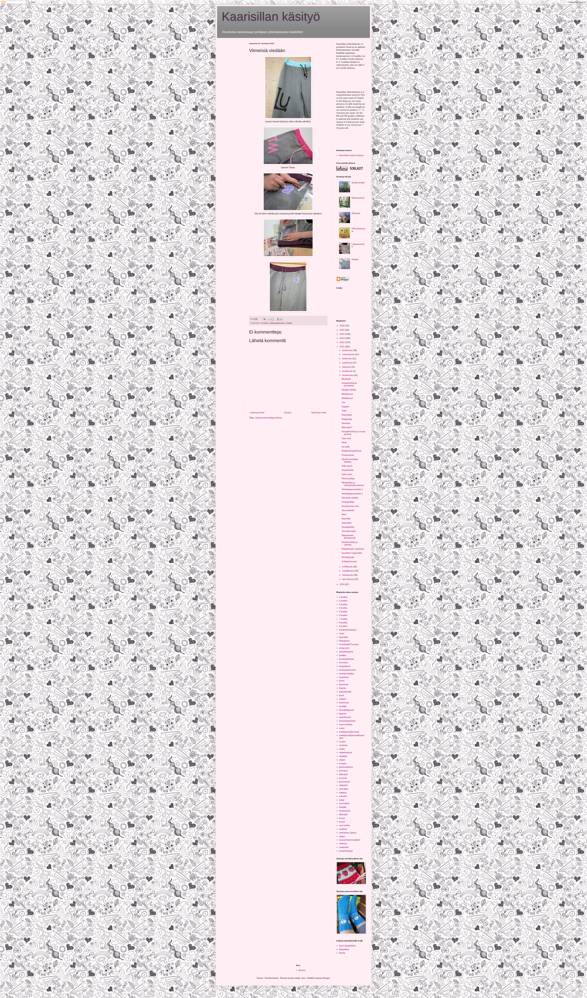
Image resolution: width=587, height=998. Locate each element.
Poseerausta (348, 455)
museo (342, 741)
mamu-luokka (345, 724)
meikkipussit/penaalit (349, 732)
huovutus (343, 662)
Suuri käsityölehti (347, 945)
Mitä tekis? (347, 427)
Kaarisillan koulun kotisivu (351, 155)
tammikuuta (348, 579)
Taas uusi (346, 438)
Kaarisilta (346, 518)
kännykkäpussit (346, 710)
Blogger (326, 978)
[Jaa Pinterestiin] (281, 319)
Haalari (355, 259)
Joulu (341, 633)
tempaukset (344, 811)
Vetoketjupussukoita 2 (352, 489)
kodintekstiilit (345, 691)
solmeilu (343, 796)
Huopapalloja (348, 502)
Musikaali (346, 379)
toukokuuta (348, 375)
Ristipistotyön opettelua (353, 549)
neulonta (343, 745)
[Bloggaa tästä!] (272, 319)
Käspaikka (344, 949)
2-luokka (343, 600)
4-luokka (343, 608)
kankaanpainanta (277, 323)
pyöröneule (344, 781)
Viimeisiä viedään (350, 497)
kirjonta (342, 688)
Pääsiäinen (344, 641)
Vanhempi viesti (318, 412)
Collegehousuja (349, 561)
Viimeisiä (346, 423)
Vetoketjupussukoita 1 (352, 493)
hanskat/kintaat (346, 659)
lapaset (342, 713)
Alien (344, 514)
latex (303, 978)
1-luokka (343, 597)
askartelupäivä (346, 651)
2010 (342, 584)
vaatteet (343, 829)
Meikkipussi (347, 394)
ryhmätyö (343, 789)
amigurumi (344, 648)
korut (341, 695)
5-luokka (343, 611)
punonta (343, 778)
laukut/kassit (345, 717)
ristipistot (343, 785)
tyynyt (342, 821)
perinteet (343, 770)
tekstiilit (342, 807)
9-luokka (343, 626)
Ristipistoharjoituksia (351, 451)
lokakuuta (347, 358)
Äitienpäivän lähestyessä (348, 536)
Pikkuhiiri (356, 213)
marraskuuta (348, 354)
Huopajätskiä (348, 527)
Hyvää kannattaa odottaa (350, 460)
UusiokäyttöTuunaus (349, 644)
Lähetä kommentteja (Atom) (268, 417)
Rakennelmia (358, 198)
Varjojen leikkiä (349, 389)
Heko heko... (348, 474)
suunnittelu (344, 803)
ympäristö (344, 847)
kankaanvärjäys (346, 673)
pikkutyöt (343, 774)
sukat (341, 800)
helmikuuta (347, 575)
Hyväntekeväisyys (347, 630)
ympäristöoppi (346, 851)
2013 (342, 338)
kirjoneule (343, 684)
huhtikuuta (347, 566)
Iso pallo (346, 446)
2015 (342, 330)
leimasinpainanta (347, 721)
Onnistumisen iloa (350, 506)
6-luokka (264, 323)
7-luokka (343, 619)
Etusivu (287, 412)
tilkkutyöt (343, 814)
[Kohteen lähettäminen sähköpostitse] (269, 319)
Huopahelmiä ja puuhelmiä (349, 384)
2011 (342, 346)
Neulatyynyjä (348, 557)
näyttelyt (343, 756)
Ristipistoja (347, 419)
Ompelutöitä (347, 470)
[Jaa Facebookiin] (278, 319)
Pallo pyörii (347, 466)
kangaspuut (344, 666)
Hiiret (344, 442)
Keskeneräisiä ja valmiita (350, 543)
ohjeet (342, 760)
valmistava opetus (347, 832)
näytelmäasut (345, 752)
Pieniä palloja (348, 478)
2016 (342, 325)
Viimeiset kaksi (349, 531)
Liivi (343, 402)
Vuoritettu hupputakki (352, 553)
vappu (342, 836)
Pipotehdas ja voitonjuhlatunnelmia (353, 483)
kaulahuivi (344, 677)
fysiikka (342, 655)
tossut (342, 818)
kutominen (344, 702)
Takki (344, 410)
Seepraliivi (347, 523)
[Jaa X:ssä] (275, 319)
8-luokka (343, 622)
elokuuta (346, 367)
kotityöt (342, 699)
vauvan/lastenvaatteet (349, 840)
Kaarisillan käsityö (271, 16)
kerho (342, 680)
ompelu (289, 323)
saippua (343, 792)
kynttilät (342, 706)
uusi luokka (344, 825)
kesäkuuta (347, 371)
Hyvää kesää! (358, 182)
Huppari (345, 406)
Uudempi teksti (257, 412)
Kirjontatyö (347, 415)
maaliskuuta (348, 570)
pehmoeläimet (346, 767)
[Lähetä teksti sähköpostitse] (264, 319)
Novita (342, 953)
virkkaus (343, 843)
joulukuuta (347, 350)
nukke (342, 749)
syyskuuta (347, 362)
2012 (342, 342)
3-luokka (343, 604)
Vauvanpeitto (348, 510)
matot (342, 728)
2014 (342, 334)
